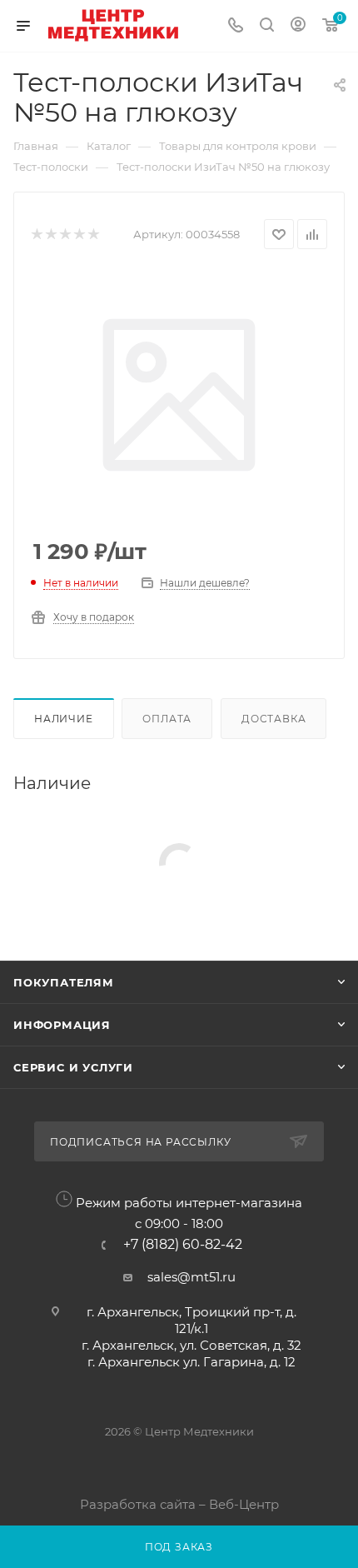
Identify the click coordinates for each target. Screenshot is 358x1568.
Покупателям (63, 982)
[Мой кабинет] (298, 26)
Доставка (273, 718)
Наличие (63, 718)
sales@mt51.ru (191, 1277)
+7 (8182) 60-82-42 (182, 1244)
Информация (62, 1024)
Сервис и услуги (73, 1067)
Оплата (166, 718)
